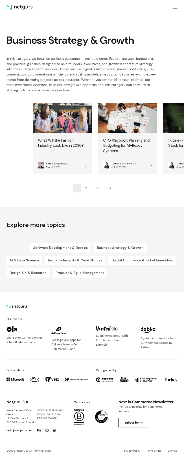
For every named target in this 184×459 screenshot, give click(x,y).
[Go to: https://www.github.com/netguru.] (47, 430)
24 (98, 188)
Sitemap (172, 450)
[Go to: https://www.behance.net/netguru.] (39, 430)
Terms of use (153, 450)
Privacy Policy (132, 450)
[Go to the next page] (109, 188)
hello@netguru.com (19, 430)
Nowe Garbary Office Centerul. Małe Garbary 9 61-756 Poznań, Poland (20, 416)
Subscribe (131, 423)
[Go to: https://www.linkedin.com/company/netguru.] (54, 430)
